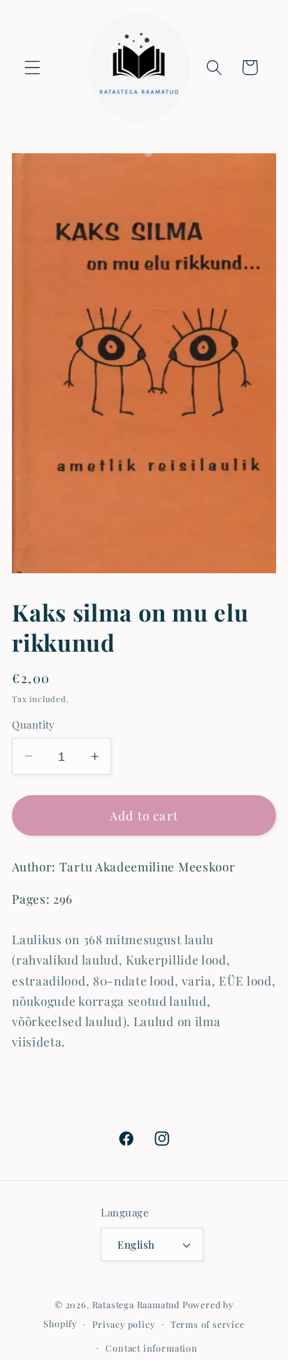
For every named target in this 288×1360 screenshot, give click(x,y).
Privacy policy (123, 1324)
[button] (32, 67)
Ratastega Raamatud (136, 1304)
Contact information (151, 1348)
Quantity (33, 724)
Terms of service (208, 1324)
